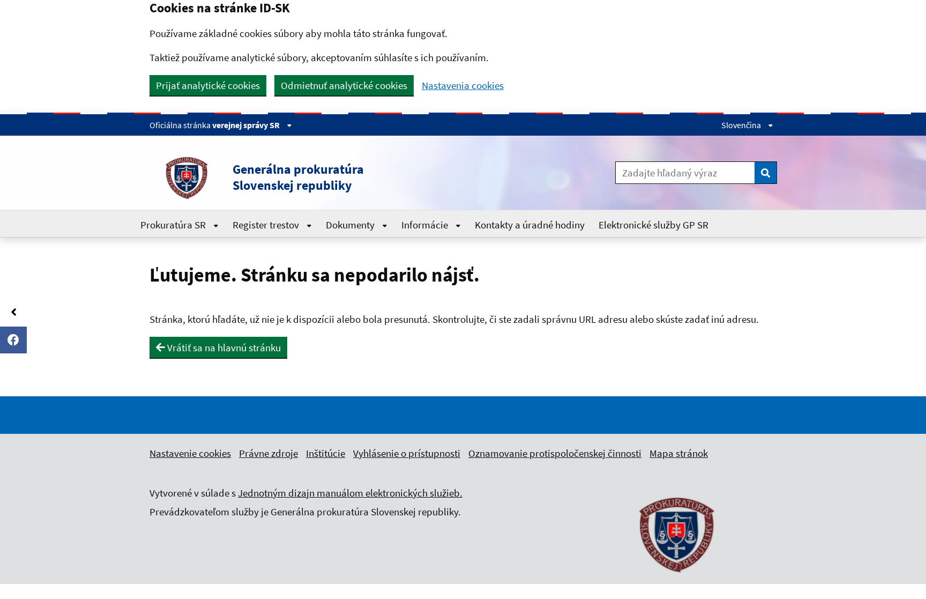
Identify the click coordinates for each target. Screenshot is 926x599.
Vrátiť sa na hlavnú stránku (223, 347)
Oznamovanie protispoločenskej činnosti (554, 453)
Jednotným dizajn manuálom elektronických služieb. (350, 492)
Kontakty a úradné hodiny (530, 224)
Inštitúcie (325, 453)
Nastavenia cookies (463, 85)
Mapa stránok (678, 453)
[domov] (677, 578)
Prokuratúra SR (174, 224)
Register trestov (267, 224)
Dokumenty (351, 224)
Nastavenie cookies (190, 453)
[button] (334, 177)
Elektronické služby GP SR (653, 224)
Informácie (425, 224)
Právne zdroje (268, 453)
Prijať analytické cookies (208, 85)
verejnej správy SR (246, 125)
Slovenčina (742, 125)
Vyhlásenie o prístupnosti (406, 453)
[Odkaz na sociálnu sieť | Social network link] (13, 340)
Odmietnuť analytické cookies (344, 85)
